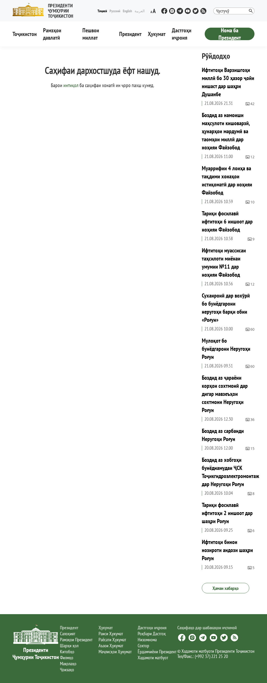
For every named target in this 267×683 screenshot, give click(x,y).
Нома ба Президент (230, 34)
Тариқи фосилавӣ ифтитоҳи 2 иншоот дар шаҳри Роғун (227, 513)
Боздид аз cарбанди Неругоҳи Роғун (223, 435)
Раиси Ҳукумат (111, 634)
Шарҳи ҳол (69, 646)
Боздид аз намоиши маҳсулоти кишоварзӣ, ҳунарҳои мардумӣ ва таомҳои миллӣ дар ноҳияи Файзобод (226, 131)
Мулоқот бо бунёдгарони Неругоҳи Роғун (226, 348)
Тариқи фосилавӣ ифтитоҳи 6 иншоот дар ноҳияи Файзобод (227, 221)
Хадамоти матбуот (153, 658)
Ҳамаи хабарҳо (226, 588)
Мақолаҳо (68, 664)
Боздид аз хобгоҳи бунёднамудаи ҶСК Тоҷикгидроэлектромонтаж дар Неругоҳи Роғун (230, 472)
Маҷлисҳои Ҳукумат (115, 652)
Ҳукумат (157, 34)
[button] (54, 9)
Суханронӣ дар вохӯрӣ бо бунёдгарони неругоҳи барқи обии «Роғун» (226, 307)
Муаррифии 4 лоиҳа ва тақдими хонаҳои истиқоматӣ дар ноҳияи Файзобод (227, 180)
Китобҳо (67, 652)
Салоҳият (67, 634)
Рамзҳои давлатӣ (52, 34)
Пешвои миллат (90, 34)
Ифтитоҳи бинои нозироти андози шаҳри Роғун (227, 550)
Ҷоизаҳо (67, 670)
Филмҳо (66, 658)
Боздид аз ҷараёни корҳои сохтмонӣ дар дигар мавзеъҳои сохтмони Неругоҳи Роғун (225, 394)
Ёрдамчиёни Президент (157, 652)
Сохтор (143, 646)
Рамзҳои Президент (76, 640)
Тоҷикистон (25, 34)
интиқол (70, 85)
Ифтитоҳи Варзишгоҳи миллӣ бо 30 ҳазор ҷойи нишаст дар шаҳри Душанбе (228, 82)
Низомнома (147, 640)
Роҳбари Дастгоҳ (152, 634)
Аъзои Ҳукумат (111, 646)
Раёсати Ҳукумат (112, 640)
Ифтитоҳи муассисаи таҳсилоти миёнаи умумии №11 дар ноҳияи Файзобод (224, 262)
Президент (130, 34)
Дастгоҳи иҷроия (181, 34)
